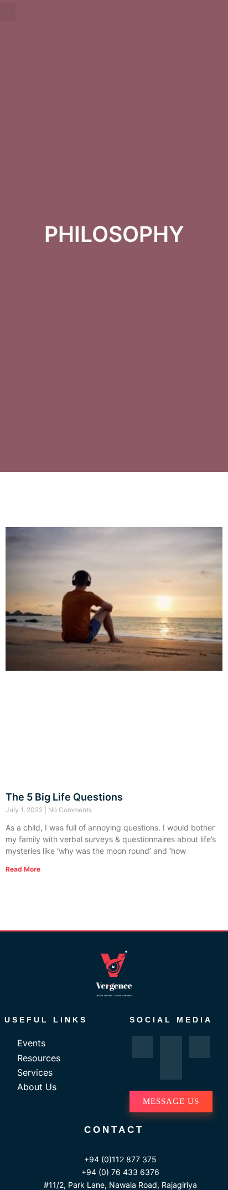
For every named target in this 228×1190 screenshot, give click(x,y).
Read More (23, 869)
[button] (7, 12)
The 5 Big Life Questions (64, 797)
